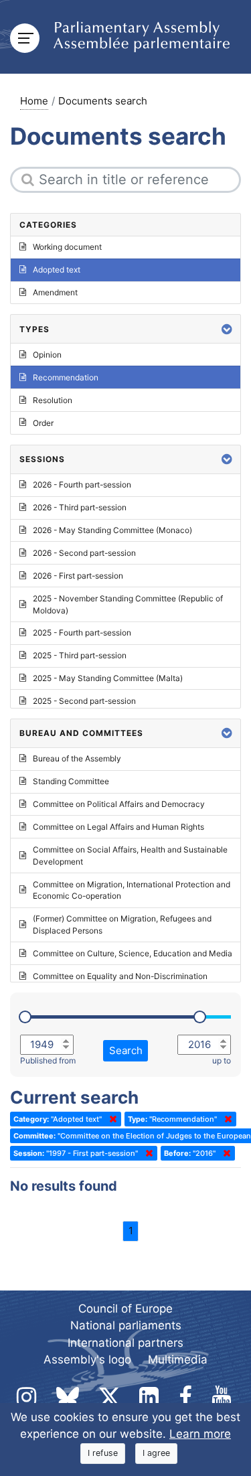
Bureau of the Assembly (77, 758)
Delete (110, 1119)
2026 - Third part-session (80, 507)
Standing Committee (71, 781)
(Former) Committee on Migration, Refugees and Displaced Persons (122, 924)
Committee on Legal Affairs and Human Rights (118, 827)
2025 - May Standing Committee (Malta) (108, 678)
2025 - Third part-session (80, 655)
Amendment (55, 292)
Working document (67, 247)
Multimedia (177, 1359)
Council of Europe (125, 1308)
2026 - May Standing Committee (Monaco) (112, 530)
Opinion (47, 355)
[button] (227, 329)
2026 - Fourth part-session (82, 484)
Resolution (52, 400)
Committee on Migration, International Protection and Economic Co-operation (131, 890)
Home (34, 100)
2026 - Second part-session (84, 553)
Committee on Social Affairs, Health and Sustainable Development (130, 855)
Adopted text (56, 270)
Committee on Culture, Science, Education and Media (132, 953)
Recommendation (65, 377)
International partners (125, 1342)
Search (126, 1050)
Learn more (200, 1434)
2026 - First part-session (78, 576)
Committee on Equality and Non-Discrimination (120, 976)
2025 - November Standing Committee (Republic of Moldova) (128, 604)
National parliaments (125, 1325)
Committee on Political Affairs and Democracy (119, 804)
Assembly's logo (87, 1359)
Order (43, 423)
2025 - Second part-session (84, 701)
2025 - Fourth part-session (82, 633)
